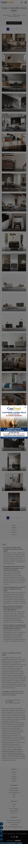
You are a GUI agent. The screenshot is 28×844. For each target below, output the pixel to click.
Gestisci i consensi (17, 843)
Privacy (2, 843)
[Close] (25, 407)
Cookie (8, 843)
